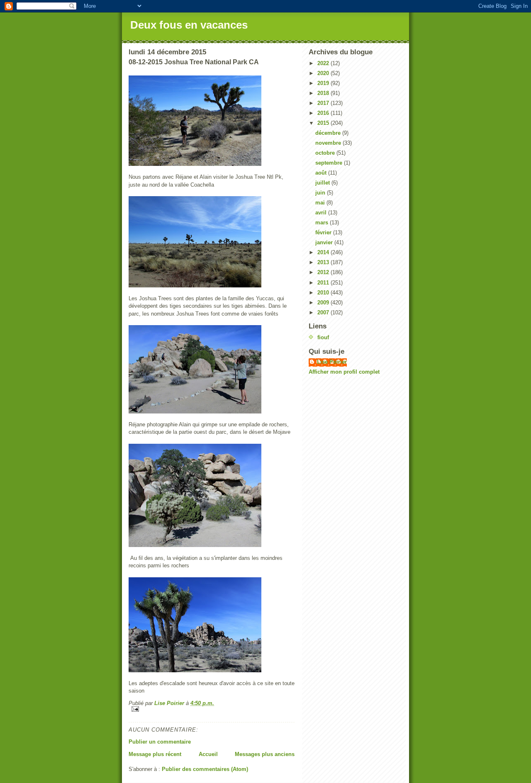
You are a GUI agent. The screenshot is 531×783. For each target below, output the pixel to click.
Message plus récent (155, 754)
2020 (324, 73)
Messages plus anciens (265, 754)
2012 (324, 272)
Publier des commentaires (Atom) (205, 769)
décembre (328, 133)
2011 (324, 283)
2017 (324, 103)
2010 (324, 292)
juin (321, 193)
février (324, 232)
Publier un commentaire (160, 742)
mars (322, 222)
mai (320, 202)
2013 (324, 262)
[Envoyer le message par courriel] (212, 709)
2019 (324, 83)
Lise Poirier (332, 362)
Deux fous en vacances (189, 25)
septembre (329, 163)
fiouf (323, 337)
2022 (324, 63)
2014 (324, 252)
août (321, 173)
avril (321, 212)
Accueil (208, 754)
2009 (324, 302)
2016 (324, 113)
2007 (324, 312)
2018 (324, 93)
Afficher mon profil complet (344, 372)
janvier (324, 242)
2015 (324, 123)
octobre (325, 153)
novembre (329, 143)
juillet (323, 183)
